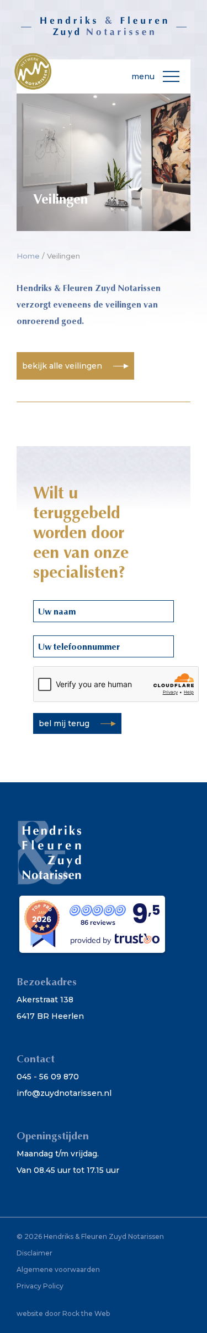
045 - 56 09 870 (48, 1077)
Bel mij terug (64, 723)
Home (28, 255)
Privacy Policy (40, 1286)
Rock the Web (86, 1313)
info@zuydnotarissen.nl (64, 1093)
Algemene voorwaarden (58, 1269)
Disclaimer (34, 1253)
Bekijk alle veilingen (62, 366)
